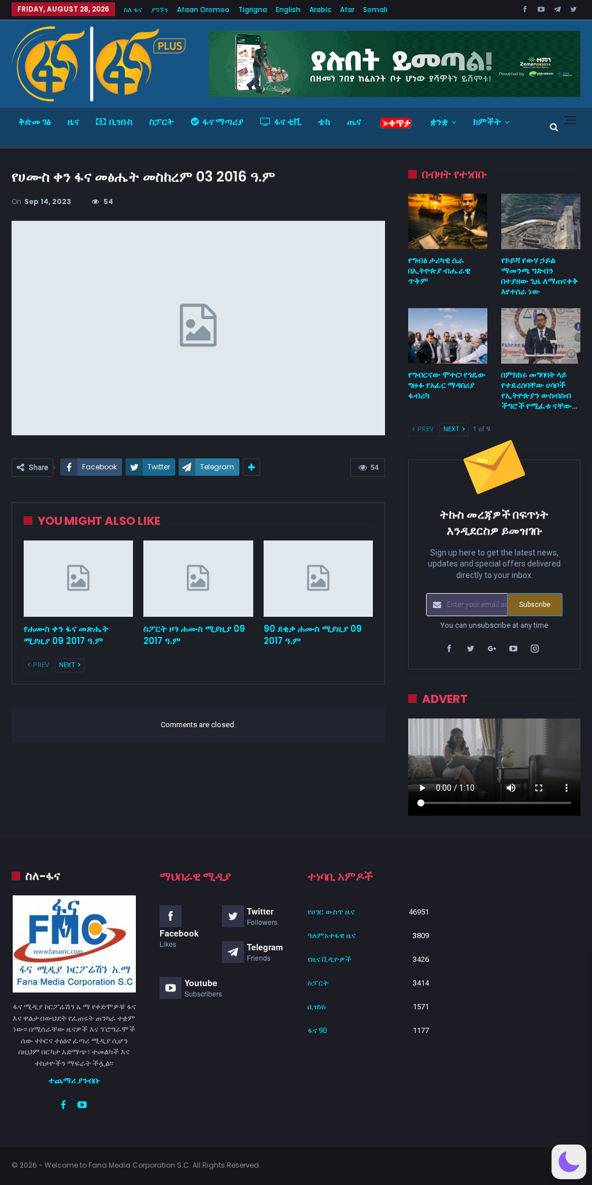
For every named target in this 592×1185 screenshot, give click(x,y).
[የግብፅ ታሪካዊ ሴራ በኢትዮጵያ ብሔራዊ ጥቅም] (447, 221)
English (288, 9)
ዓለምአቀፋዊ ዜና (332, 935)
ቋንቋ (439, 121)
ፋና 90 (317, 1030)
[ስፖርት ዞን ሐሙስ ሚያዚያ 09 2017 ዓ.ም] (198, 578)
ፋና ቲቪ (287, 121)
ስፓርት (161, 121)
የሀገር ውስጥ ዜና (331, 912)
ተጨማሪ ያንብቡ (74, 1080)
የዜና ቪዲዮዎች (330, 959)
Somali (375, 9)
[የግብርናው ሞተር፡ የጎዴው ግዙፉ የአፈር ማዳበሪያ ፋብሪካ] (447, 336)
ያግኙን (159, 9)
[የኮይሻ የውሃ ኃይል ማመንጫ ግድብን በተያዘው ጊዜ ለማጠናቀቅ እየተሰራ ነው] (540, 221)
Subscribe (534, 605)
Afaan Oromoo (203, 9)
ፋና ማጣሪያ (222, 121)
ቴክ (324, 121)
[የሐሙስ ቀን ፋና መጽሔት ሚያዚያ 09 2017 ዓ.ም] (78, 578)
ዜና (73, 121)
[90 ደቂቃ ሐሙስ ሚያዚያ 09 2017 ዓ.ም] (318, 578)
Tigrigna (252, 9)
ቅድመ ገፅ (34, 121)
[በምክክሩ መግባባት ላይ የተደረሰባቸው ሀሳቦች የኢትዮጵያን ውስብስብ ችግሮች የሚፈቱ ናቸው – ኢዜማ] (540, 336)
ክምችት (487, 121)
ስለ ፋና (133, 9)
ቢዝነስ (120, 121)
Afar (347, 9)
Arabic (320, 9)
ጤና (354, 121)
